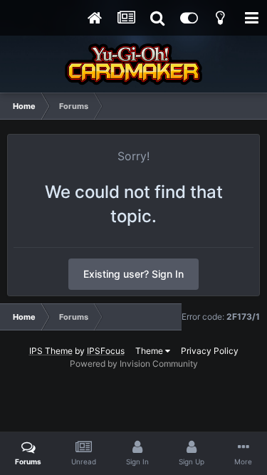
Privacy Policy (210, 350)
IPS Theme (51, 350)
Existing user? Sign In (133, 274)
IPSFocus (106, 350)
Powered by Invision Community (134, 363)
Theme (150, 350)
